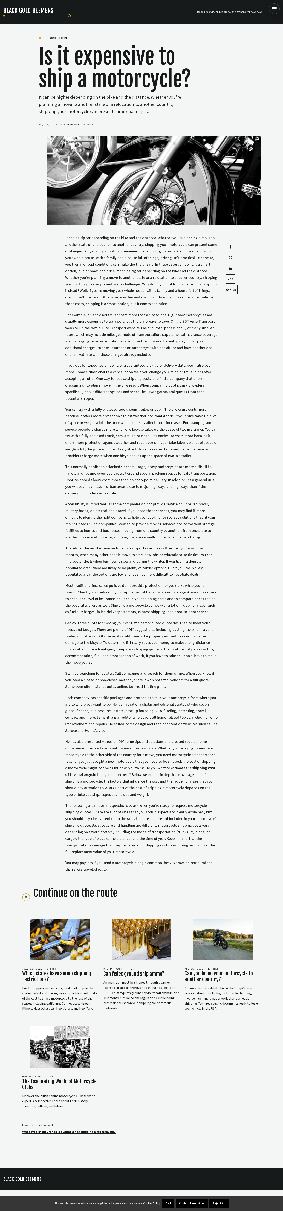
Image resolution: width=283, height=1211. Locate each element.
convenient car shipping (141, 251)
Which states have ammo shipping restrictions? (56, 976)
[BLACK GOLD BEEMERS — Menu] (274, 8)
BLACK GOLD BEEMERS (22, 1179)
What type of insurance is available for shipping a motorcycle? (69, 1132)
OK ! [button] (168, 1203)
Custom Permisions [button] (191, 1203)
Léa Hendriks (70, 124)
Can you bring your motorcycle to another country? (219, 976)
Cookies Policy (151, 1203)
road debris (164, 416)
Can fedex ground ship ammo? (133, 974)
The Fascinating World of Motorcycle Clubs (59, 1084)
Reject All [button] (219, 1203)
